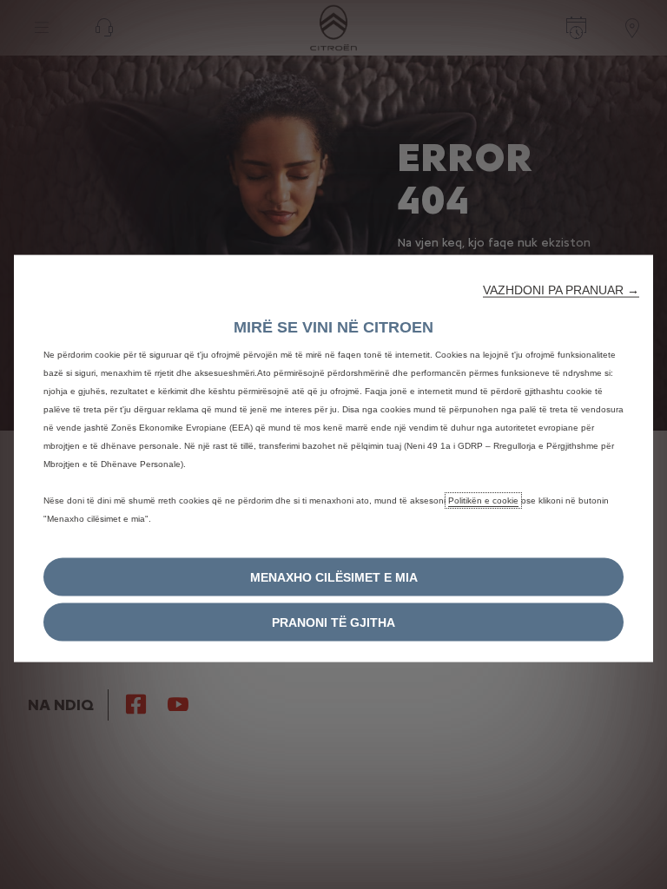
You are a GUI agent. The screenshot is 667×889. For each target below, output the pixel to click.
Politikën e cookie (483, 500)
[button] (561, 290)
